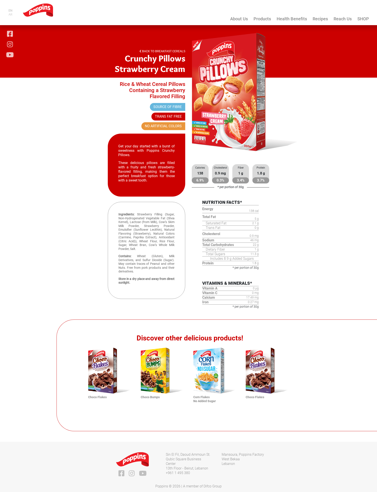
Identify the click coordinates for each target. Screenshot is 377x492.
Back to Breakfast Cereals (163, 51)
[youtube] (9, 55)
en (10, 10)
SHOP (363, 18)
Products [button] (262, 18)
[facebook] (9, 34)
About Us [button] (239, 18)
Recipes (320, 18)
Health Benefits (292, 18)
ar (10, 14)
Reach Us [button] (343, 18)
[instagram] (9, 45)
